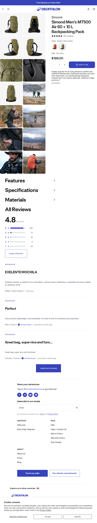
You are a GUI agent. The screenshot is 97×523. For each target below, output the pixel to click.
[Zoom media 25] (34, 139)
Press (19, 458)
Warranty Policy (58, 438)
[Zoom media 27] (34, 162)
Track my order (32, 473)
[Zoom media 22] (11, 116)
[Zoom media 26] (11, 162)
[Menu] (3, 9)
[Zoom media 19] (34, 70)
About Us (21, 453)
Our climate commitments (64, 473)
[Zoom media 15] (34, 24)
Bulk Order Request (26, 429)
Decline (78, 517)
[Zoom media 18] (11, 70)
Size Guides (56, 442)
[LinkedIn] (36, 395)
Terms (42, 414)
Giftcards (21, 425)
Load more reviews (48, 368)
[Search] (8, 9)
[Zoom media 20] (11, 93)
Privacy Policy (45, 510)
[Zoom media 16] (11, 47)
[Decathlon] (19, 495)
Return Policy (57, 433)
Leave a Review (16, 253)
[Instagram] (25, 395)
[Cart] (94, 9)
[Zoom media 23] (34, 116)
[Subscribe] (76, 408)
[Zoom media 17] (34, 47)
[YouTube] (30, 395)
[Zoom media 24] (11, 139)
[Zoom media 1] (11, 24)
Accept (48, 517)
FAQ (52, 425)
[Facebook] (19, 395)
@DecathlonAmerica (33, 389)
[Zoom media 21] (34, 93)
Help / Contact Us (59, 429)
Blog (19, 462)
